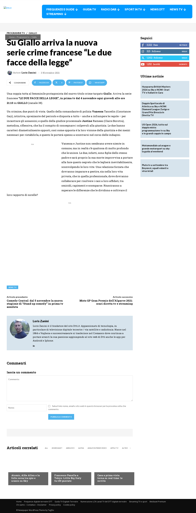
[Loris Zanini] (10, 72)
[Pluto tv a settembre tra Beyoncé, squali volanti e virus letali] (180, 168)
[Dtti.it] (23, 11)
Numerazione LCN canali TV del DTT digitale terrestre (104, 501)
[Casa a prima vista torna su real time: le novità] (113, 468)
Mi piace (183, 45)
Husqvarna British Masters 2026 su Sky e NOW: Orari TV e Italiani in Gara (156, 89)
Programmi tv (23, 37)
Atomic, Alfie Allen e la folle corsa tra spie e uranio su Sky (25, 478)
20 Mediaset (57, 448)
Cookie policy (69, 505)
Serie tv (12, 287)
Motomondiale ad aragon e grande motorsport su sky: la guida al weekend (156, 148)
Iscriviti (183, 64)
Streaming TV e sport (138, 501)
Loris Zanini (28, 72)
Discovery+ (60, 469)
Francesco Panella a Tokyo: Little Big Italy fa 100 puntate (67, 478)
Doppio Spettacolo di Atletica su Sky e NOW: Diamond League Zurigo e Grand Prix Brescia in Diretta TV (155, 109)
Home (12, 37)
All (46, 448)
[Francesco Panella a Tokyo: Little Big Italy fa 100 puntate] (70, 468)
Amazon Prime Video (97, 448)
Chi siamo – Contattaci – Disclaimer (31, 505)
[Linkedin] (34, 345)
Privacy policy (55, 505)
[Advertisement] (32, 167)
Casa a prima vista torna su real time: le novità (110, 478)
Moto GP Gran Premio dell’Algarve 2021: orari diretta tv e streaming (106, 302)
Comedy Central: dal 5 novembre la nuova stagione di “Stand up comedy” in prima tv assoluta (35, 304)
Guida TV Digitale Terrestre (66, 501)
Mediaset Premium (158, 501)
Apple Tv (114, 448)
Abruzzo (70, 448)
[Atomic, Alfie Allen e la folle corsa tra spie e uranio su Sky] (27, 468)
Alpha (81, 448)
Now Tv (15, 469)
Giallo (34, 37)
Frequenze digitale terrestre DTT (38, 501)
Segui (184, 51)
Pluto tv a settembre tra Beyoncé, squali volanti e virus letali (155, 168)
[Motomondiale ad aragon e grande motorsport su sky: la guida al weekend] (180, 148)
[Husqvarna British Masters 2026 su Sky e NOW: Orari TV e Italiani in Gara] (180, 89)
